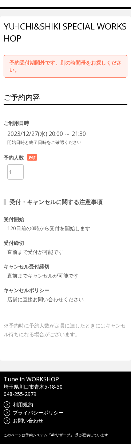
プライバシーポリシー (38, 412)
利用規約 (23, 404)
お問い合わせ (28, 420)
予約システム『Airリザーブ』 (49, 434)
